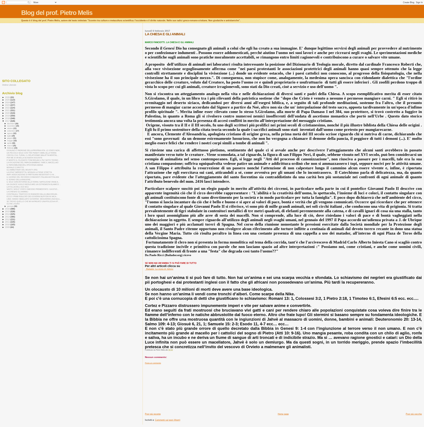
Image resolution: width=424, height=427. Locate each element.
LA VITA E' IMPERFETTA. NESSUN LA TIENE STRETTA (29, 172)
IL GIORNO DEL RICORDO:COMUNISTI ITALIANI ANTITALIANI (33, 177)
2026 (7, 97)
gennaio (10, 206)
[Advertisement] (244, 387)
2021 (7, 110)
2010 (7, 224)
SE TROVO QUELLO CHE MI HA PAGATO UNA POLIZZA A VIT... (33, 201)
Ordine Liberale (9, 85)
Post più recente (153, 414)
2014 (7, 214)
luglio (9, 136)
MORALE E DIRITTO (15, 167)
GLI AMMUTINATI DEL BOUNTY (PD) (22, 170)
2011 (7, 222)
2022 (7, 108)
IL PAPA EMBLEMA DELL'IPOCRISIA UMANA (25, 165)
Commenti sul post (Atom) (167, 420)
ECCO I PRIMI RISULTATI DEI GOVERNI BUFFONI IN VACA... (32, 196)
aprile (9, 143)
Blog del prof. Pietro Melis (56, 12)
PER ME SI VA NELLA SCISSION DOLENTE (24, 158)
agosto (10, 133)
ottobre (10, 128)
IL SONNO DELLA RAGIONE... (19, 180)
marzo (10, 146)
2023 (7, 105)
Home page (283, 414)
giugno (10, 138)
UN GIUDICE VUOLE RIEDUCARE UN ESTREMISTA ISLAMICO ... (34, 184)
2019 (7, 116)
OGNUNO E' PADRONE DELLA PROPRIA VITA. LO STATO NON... (34, 150)
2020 (7, 113)
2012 (7, 219)
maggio (10, 141)
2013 (7, 217)
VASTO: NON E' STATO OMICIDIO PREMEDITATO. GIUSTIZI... (33, 189)
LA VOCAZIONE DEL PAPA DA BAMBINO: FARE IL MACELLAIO (32, 162)
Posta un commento (153, 363)
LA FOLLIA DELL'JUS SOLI (18, 187)
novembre (11, 126)
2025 (7, 100)
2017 (7, 121)
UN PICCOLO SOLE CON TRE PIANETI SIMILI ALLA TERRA (31, 153)
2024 (7, 102)
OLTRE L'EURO (13, 204)
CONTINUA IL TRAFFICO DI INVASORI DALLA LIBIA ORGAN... (32, 194)
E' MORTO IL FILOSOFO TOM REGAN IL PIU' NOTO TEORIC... (33, 160)
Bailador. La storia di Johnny (159, 269)
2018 (7, 118)
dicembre (11, 124)
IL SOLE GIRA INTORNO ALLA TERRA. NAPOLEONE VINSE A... (33, 182)
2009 (7, 227)
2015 (7, 211)
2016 (7, 209)
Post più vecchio (414, 414)
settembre (11, 131)
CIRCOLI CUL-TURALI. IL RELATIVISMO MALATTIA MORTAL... (33, 155)
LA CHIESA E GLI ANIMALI (17, 192)
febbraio (10, 148)
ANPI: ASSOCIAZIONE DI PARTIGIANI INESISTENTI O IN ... (31, 175)
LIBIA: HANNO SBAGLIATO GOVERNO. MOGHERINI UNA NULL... (34, 199)
